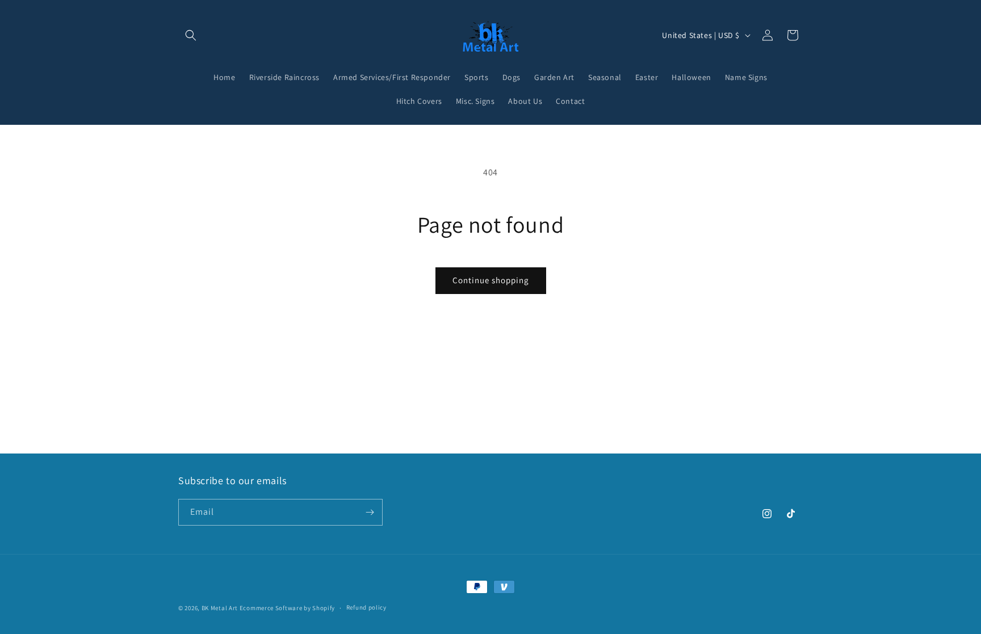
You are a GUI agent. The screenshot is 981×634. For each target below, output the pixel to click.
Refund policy (366, 607)
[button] (190, 35)
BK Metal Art (220, 608)
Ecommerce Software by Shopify (287, 608)
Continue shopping (490, 280)
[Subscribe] (369, 512)
